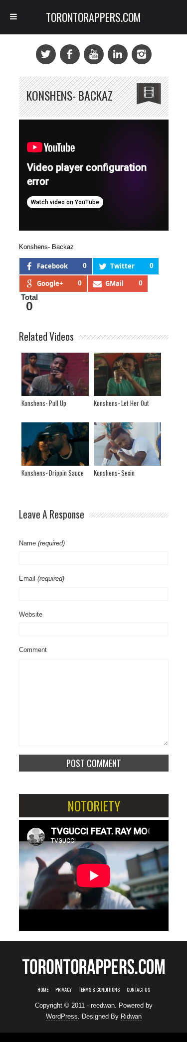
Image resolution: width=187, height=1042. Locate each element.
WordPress (62, 1016)
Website (30, 614)
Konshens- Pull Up (43, 403)
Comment (33, 649)
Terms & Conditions (99, 989)
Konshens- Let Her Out (121, 403)
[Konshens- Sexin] (127, 444)
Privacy (63, 989)
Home (42, 989)
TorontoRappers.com (93, 17)
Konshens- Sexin (114, 473)
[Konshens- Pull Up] (55, 374)
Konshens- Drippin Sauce (52, 473)
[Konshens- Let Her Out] (127, 374)
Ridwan (131, 1016)
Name (42, 543)
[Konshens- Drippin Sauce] (55, 444)
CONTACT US (138, 989)
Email (41, 578)
